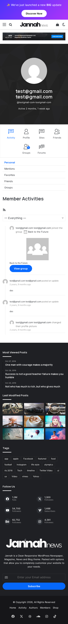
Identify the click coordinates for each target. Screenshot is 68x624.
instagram (21, 464)
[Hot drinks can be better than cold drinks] (34, 421)
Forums (42, 152)
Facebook (28, 458)
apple (15, 458)
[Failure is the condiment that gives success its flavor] (55, 434)
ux (6, 476)
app (6, 458)
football (8, 464)
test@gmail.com (24, 227)
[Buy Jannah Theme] (34, 36)
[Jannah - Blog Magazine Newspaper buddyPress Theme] (34, 24)
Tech (19, 470)
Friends (57, 137)
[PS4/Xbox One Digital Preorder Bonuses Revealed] (34, 408)
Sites (41, 137)
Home (13, 607)
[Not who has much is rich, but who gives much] (55, 421)
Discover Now (34, 13)
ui (58, 470)
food (53, 458)
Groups (26, 150)
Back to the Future (38, 231)
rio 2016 (8, 470)
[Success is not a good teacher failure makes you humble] (34, 434)
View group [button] (21, 268)
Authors (33, 607)
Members (45, 607)
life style (35, 464)
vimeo (25, 476)
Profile (26, 137)
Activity (11, 137)
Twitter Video (46, 470)
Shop (55, 607)
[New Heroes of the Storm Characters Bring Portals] (55, 408)
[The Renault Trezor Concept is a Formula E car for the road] (13, 408)
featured (42, 458)
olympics (48, 464)
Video (14, 476)
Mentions (9, 168)
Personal (9, 162)
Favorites (9, 174)
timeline (31, 470)
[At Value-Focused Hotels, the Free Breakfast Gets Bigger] (13, 421)
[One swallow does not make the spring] (13, 434)
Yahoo (36, 476)
